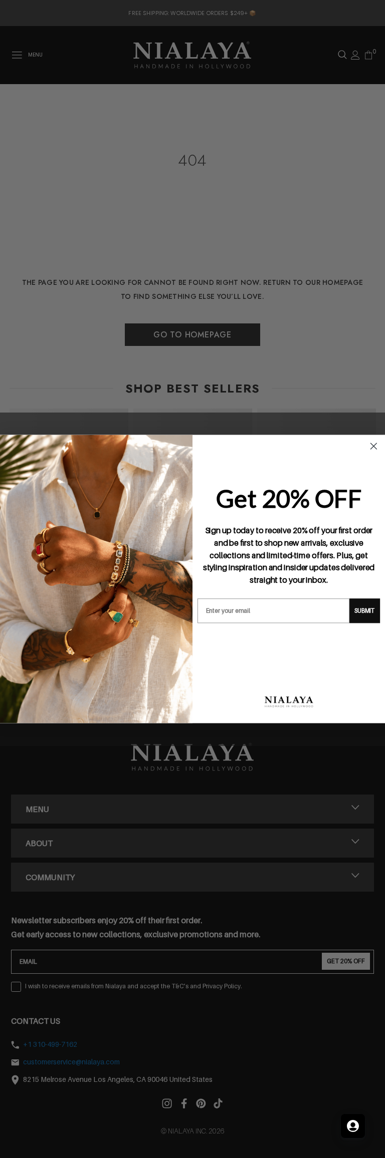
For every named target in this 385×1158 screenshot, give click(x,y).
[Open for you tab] (353, 1126)
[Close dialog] (373, 446)
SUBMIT (364, 610)
